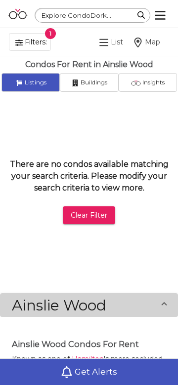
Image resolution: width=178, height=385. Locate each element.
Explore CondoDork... (76, 15)
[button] (89, 305)
